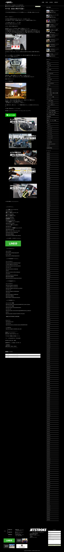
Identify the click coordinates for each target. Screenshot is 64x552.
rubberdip (48, 85)
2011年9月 (48, 488)
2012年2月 (48, 478)
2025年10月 (48, 164)
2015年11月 (48, 390)
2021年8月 (48, 256)
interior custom (49, 79)
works (47, 71)
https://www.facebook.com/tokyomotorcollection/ (14, 278)
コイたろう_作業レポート (51, 104)
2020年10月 (48, 276)
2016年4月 (48, 380)
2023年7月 (48, 211)
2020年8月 (48, 280)
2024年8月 (48, 186)
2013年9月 (48, 441)
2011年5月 (48, 496)
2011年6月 (48, 494)
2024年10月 (48, 182)
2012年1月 (48, 480)
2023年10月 (48, 205)
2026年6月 (48, 154)
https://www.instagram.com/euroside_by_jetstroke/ (14, 288)
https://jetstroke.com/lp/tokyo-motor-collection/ (13, 235)
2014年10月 (48, 415)
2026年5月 (48, 156)
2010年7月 (48, 515)
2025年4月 (48, 174)
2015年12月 (48, 388)
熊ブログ (48, 108)
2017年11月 (48, 345)
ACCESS (51, 2)
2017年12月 (48, 343)
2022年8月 (48, 233)
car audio (48, 75)
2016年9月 (48, 372)
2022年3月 (48, 243)
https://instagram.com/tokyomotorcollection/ (13, 297)
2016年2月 (48, 384)
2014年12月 (48, 411)
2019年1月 (48, 317)
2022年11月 (48, 227)
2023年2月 (48, 221)
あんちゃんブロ (49, 128)
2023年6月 (48, 213)
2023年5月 (48, 215)
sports (48, 67)
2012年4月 (48, 474)
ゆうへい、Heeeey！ (50, 102)
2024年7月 (48, 188)
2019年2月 (48, 315)
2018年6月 (48, 331)
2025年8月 (48, 166)
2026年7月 (48, 152)
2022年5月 (48, 239)
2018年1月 (48, 341)
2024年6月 (48, 190)
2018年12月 (48, 319)
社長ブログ (48, 118)
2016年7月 (48, 374)
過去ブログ (48, 122)
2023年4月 (48, 217)
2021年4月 (48, 264)
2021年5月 (48, 262)
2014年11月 (48, 413)
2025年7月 (48, 168)
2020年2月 (48, 292)
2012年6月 (48, 470)
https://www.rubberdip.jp (10, 214)
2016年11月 (48, 368)
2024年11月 (48, 180)
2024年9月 (48, 184)
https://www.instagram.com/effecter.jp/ (12, 294)
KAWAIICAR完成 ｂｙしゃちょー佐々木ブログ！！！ (16, 535)
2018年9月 (48, 325)
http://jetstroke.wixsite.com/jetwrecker (12, 232)
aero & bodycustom (50, 73)
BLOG (47, 2)
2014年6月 (48, 423)
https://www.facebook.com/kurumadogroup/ (13, 272)
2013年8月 (48, 443)
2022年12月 (48, 225)
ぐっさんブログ (49, 130)
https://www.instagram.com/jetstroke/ (12, 285)
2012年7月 (48, 468)
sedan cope (49, 65)
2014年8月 (48, 419)
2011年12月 (48, 482)
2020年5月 (48, 286)
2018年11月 (48, 321)
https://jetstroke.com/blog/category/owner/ (12, 255)
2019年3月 (48, 313)
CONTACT (56, 2)
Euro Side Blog (49, 69)
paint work (48, 81)
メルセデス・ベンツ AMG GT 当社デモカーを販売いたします (54, 30)
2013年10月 (48, 439)
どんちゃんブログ (50, 136)
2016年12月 (48, 366)
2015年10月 (48, 392)
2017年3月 (48, 360)
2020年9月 (48, 278)
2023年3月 (48, 219)
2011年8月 (48, 490)
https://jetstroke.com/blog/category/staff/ (12, 252)
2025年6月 (48, 170)
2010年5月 (48, 519)
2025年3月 (48, 176)
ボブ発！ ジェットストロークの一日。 (13, 354)
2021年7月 (48, 258)
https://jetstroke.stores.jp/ (10, 229)
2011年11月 (48, 484)
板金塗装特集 (49, 116)
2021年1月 (48, 270)
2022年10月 (48, 229)
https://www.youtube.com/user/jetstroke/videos (13, 307)
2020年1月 (48, 294)
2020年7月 (48, 282)
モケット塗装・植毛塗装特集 (51, 110)
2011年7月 (48, 492)
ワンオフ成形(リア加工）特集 (51, 112)
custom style (48, 63)
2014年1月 (48, 433)
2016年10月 (48, 370)
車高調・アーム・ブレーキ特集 (51, 120)
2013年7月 (48, 445)
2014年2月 (48, 431)
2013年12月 (48, 435)
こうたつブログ (49, 134)
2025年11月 (48, 162)
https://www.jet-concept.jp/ (10, 223)
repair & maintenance (50, 83)
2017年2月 (48, 362)
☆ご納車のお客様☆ (50, 100)
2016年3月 (48, 382)
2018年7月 (48, 329)
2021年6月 (48, 260)
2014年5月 (48, 425)
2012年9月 (48, 464)
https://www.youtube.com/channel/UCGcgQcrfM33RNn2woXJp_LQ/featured (18, 310)
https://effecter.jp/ (8, 226)
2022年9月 (48, 231)
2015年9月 (48, 394)
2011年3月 (48, 500)
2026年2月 (48, 160)
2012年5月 (48, 472)
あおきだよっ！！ (50, 126)
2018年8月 (48, 327)
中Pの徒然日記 (38, 6)
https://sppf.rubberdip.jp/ (10, 217)
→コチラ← (24, 110)
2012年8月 (48, 466)
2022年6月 (48, 237)
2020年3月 (48, 290)
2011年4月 (48, 498)
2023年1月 (48, 223)
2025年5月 (48, 172)
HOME (43, 2)
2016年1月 (48, 386)
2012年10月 (48, 462)
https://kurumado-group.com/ (10, 220)
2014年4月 (48, 427)
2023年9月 (48, 207)
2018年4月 (48, 335)
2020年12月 (48, 272)
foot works (48, 77)
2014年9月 (48, 417)
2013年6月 (48, 447)
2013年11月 (48, 437)
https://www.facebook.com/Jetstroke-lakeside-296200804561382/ (16, 324)
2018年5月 (48, 333)
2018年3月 (48, 337)
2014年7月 (48, 421)
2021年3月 (48, 266)
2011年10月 (48, 486)
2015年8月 (48, 396)
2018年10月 (48, 323)
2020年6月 (48, 284)
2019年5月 (48, 309)
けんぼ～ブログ (49, 132)
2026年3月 (48, 158)
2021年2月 (48, 268)
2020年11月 (48, 274)
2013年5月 (48, 449)
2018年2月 (48, 339)
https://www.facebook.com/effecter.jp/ (12, 275)
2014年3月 (48, 429)
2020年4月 (48, 288)
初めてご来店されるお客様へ (51, 114)
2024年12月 (48, 178)
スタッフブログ (49, 98)
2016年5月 (48, 378)
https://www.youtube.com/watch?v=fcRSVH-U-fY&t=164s (15, 313)
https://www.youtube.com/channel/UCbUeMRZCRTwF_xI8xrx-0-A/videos (18, 304)
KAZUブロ (48, 124)
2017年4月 (48, 358)
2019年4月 (48, 311)
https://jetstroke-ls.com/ (9, 321)
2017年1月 (48, 364)
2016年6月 (48, 376)
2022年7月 (48, 235)
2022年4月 (48, 241)
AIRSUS (48, 61)
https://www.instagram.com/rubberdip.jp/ (12, 291)
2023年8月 (48, 209)
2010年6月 (48, 517)
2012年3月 (48, 476)
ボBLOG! (48, 106)
